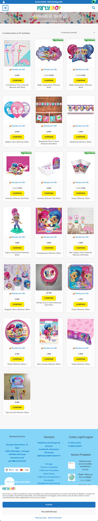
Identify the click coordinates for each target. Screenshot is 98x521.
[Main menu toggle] (5, 8)
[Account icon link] (4, 2)
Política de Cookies (41, 517)
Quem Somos (48, 474)
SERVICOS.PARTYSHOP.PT (48, 456)
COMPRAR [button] (17, 80)
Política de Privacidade (55, 517)
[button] (93, 8)
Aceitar (49, 504)
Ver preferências (49, 511)
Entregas (49, 464)
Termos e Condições (48, 467)
